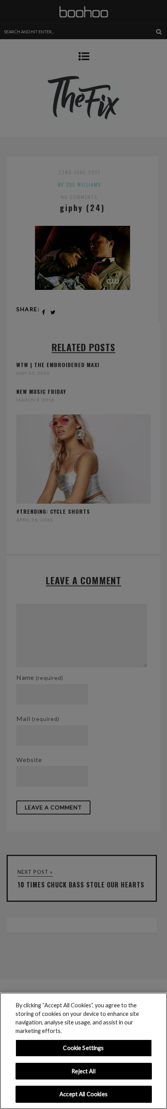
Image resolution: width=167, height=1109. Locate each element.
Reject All (83, 1071)
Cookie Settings (83, 1048)
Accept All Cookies (83, 1094)
